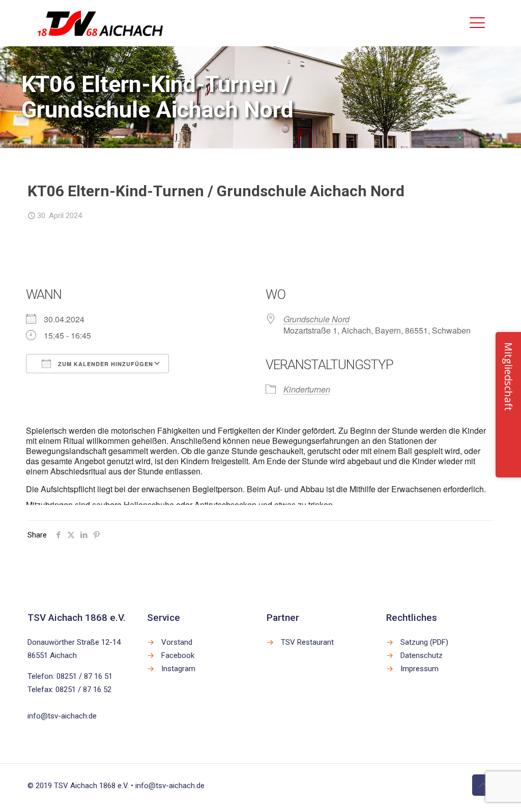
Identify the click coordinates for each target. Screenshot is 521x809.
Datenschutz (421, 655)
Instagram (178, 668)
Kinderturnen (306, 389)
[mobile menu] (477, 23)
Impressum (419, 668)
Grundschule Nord (316, 319)
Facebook (177, 655)
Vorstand (176, 642)
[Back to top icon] (483, 785)
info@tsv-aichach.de (62, 716)
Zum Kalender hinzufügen (104, 364)
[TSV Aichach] (100, 23)
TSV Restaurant (307, 642)
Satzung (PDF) (424, 642)
